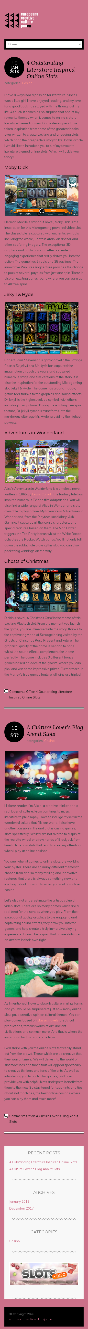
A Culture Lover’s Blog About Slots (55, 731)
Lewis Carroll (42, 494)
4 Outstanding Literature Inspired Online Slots (51, 69)
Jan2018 (14, 69)
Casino (27, 83)
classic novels (47, 1020)
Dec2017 (14, 734)
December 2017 (21, 1208)
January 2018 (19, 1201)
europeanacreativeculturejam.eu (31, 1319)
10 (14, 63)
